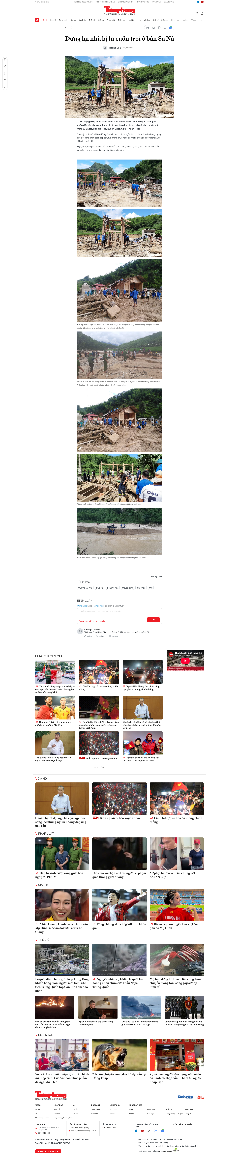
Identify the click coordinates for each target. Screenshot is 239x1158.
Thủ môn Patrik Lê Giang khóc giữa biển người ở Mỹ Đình (53, 723)
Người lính (132, 20)
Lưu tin (5, 73)
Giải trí (155, 20)
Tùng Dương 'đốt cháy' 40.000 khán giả (119, 926)
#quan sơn (127, 587)
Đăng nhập (82, 606)
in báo (159, 27)
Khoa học (175, 20)
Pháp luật (111, 20)
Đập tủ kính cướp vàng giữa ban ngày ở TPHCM (59, 875)
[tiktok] (150, 1130)
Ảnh (74, 1105)
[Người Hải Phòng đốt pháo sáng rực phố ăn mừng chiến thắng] (143, 672)
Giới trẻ (101, 20)
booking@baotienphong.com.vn (83, 1131)
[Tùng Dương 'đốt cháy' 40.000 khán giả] (119, 905)
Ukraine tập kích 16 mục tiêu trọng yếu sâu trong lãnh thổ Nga (139, 1023)
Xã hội (45, 20)
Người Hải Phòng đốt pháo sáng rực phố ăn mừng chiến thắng (141, 688)
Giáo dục (164, 20)
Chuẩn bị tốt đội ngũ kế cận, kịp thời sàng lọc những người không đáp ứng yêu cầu (142, 724)
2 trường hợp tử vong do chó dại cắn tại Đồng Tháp (119, 1076)
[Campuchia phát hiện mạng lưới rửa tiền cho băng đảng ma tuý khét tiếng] (184, 1007)
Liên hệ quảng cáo (77, 1124)
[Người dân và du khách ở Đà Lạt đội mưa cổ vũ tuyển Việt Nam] (143, 743)
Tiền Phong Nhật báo (105, 2)
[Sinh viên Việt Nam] (185, 1097)
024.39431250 (44, 1133)
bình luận (164, 27)
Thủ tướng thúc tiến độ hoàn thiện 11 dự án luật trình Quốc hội (54, 759)
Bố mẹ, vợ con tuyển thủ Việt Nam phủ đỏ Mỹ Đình (175, 926)
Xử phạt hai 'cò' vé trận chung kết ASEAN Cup (172, 875)
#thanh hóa (113, 587)
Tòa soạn (156, 2)
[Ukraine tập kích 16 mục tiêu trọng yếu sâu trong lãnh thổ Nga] (141, 1007)
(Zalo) (86, 1127)
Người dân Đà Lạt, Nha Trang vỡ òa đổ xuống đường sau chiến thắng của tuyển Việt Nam (99, 724)
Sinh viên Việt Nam (126, 2)
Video (193, 20)
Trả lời (101, 636)
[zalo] (156, 1131)
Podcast (95, 1105)
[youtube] (202, 2)
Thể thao (121, 20)
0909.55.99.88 (77, 1127)
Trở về (5, 87)
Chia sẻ (5, 66)
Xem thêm (202, 20)
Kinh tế (53, 20)
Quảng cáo (169, 2)
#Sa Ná (99, 587)
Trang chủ (37, 20)
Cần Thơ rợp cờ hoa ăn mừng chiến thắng (99, 688)
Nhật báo (58, 1105)
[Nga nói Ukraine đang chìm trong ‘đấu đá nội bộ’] (98, 1007)
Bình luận (5, 80)
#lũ (150, 587)
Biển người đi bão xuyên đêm (101, 758)
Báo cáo (115, 636)
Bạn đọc (150, 1113)
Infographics (135, 1105)
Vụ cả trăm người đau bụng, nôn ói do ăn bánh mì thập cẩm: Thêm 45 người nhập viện (175, 1078)
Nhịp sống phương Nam (63, 1118)
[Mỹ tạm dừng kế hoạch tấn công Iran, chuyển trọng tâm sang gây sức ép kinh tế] (177, 960)
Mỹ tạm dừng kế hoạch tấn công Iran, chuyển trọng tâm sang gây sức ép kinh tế (175, 983)
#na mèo (141, 587)
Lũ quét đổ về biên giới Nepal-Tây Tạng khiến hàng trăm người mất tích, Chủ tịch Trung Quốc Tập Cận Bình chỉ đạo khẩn (62, 985)
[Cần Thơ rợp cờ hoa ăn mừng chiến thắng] (99, 672)
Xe (140, 20)
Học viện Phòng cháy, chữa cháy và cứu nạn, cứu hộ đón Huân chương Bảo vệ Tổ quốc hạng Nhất (55, 689)
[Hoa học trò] (200, 1097)
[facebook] (197, 2)
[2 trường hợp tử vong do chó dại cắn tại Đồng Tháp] (119, 1055)
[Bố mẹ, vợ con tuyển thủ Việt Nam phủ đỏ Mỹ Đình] (177, 905)
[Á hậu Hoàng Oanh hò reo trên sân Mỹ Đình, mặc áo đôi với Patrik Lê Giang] (62, 905)
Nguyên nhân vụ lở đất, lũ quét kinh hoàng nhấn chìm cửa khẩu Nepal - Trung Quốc (119, 983)
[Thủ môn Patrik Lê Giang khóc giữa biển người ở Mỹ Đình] (55, 707)
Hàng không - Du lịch (174, 1113)
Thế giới (92, 20)
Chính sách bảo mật (182, 1124)
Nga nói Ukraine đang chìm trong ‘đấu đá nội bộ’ (95, 1023)
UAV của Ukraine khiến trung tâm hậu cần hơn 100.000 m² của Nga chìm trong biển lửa (52, 1024)
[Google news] (164, 1131)
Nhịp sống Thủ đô (42, 1118)
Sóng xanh (63, 20)
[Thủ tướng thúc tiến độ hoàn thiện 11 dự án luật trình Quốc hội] (55, 743)
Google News (170, 27)
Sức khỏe (82, 20)
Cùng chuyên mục (49, 656)
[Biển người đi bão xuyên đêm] (99, 743)
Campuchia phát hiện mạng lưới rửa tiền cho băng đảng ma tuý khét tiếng (184, 1023)
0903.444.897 (110, 1127)
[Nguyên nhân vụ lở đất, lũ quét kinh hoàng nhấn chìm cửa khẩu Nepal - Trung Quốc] (119, 960)
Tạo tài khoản (98, 606)
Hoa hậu (185, 20)
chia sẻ (147, 27)
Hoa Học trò (143, 2)
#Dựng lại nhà (85, 587)
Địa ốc (73, 20)
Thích (89, 636)
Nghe (5, 59)
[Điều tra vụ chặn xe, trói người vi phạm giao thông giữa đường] (119, 853)
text (153, 27)
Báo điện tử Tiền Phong (119, 10)
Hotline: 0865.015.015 (83, 2)
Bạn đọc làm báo (49, 1151)
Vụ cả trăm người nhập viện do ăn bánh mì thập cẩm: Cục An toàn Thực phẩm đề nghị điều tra (62, 1078)
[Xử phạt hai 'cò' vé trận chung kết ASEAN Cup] (177, 853)
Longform (115, 1105)
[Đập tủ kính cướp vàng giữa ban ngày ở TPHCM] (62, 853)
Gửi (153, 620)
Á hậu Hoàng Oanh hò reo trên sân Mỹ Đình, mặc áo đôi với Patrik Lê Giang (61, 928)
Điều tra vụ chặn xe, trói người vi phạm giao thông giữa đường (119, 875)
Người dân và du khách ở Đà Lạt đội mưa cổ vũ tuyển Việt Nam (141, 759)
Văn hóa (147, 20)
